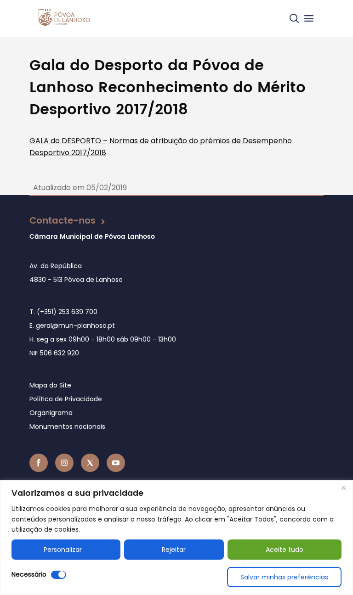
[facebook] (38, 463)
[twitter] (90, 463)
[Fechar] (343, 488)
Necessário (28, 574)
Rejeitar (174, 549)
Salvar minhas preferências (284, 577)
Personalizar (63, 549)
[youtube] (116, 463)
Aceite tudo (284, 549)
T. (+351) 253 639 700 (63, 311)
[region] (176, 537)
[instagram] (64, 463)
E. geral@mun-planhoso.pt (72, 325)
